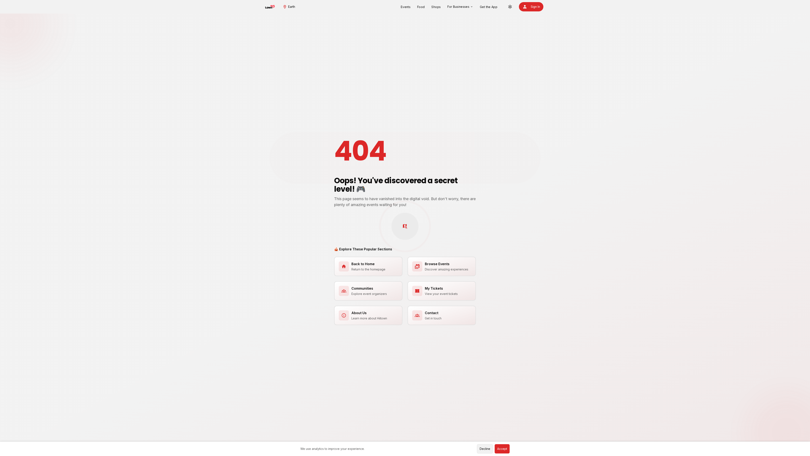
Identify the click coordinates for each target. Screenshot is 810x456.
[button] (288, 6)
